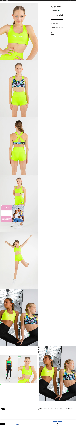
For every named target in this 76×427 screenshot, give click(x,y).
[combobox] (2, 214)
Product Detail (53, 30)
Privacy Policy (4, 220)
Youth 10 (57, 15)
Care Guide (52, 32)
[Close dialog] (1, 205)
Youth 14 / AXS (53, 16)
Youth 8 (53, 15)
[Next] (17, 369)
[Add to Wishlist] (17, 356)
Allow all (57, 421)
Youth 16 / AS (57, 16)
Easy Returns (52, 34)
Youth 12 (61, 15)
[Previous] (0, 369)
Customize (57, 423)
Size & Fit (52, 31)
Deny (57, 425)
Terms (5, 220)
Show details (16, 424)
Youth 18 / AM (61, 16)
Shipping (52, 33)
